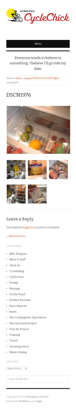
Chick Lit (14, 265)
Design (13, 282)
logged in (28, 227)
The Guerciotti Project (23, 323)
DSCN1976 (18, 95)
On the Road (17, 294)
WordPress (24, 401)
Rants (13, 311)
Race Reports (18, 306)
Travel (13, 340)
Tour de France (19, 329)
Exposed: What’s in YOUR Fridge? (41, 78)
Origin (38, 401)
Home (19, 78)
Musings (14, 288)
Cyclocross (16, 276)
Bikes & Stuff (17, 259)
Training (14, 334)
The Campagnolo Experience (28, 317)
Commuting (16, 271)
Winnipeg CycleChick (37, 396)
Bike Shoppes (18, 253)
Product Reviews (20, 300)
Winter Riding (18, 352)
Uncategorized (18, 346)
